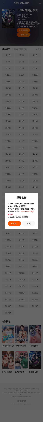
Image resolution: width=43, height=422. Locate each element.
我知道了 (14, 223)
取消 (28, 223)
